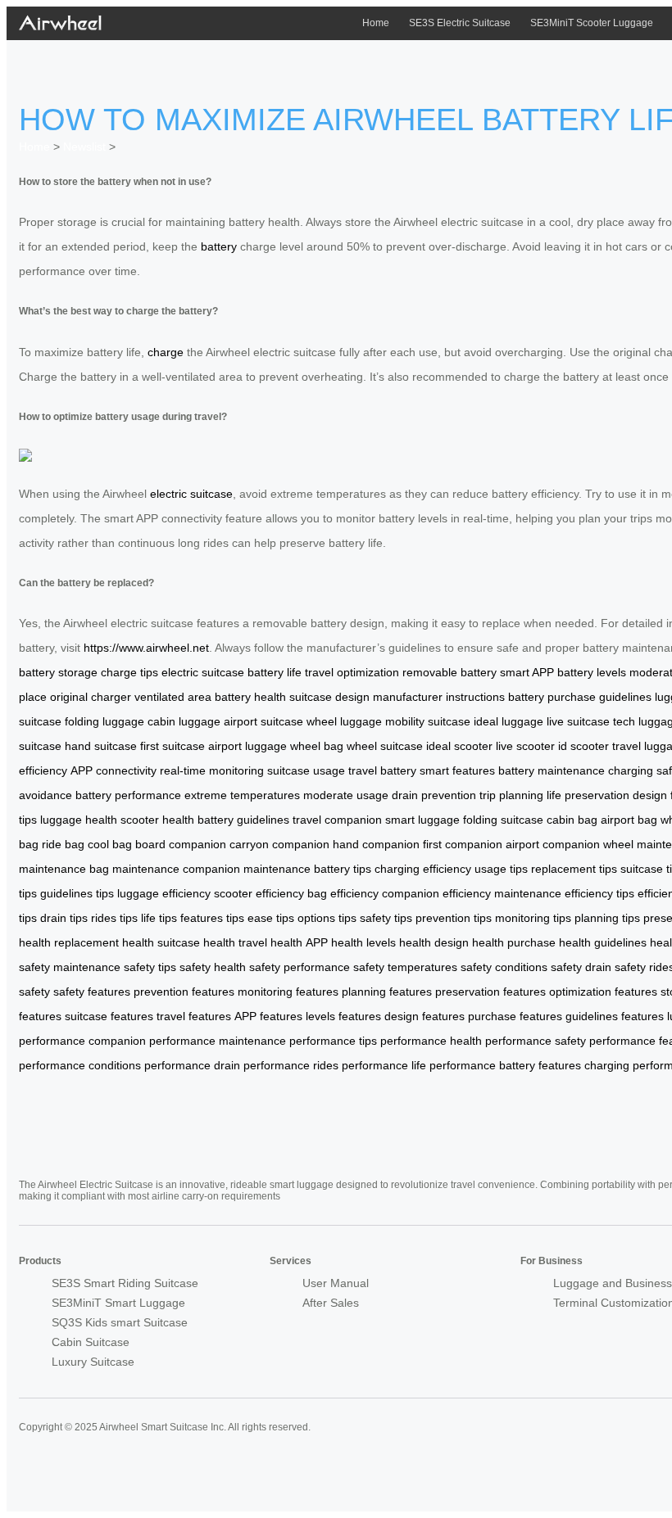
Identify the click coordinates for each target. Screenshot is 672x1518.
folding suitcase (503, 819)
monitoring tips (533, 917)
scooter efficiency (259, 893)
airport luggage (247, 745)
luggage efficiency (164, 893)
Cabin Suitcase (90, 1342)
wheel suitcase (385, 745)
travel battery (382, 770)
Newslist (84, 146)
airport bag (629, 819)
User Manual (335, 1283)
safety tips (386, 917)
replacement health (104, 942)
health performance (501, 1040)
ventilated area (172, 696)
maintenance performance (287, 1040)
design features (424, 1016)
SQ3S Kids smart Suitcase (120, 1322)
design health (469, 942)
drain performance (262, 1065)
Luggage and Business (612, 1283)
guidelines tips (77, 893)
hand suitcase (101, 745)
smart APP (527, 672)
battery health (250, 696)
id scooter (583, 745)
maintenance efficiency (553, 893)
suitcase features (109, 1016)
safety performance (605, 1040)
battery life (274, 672)
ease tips (270, 917)
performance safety (334, 967)
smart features (457, 770)
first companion (462, 844)
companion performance (152, 1040)
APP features (268, 1016)
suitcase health (196, 942)
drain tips (64, 917)
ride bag (63, 844)
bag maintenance (134, 868)
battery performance (128, 795)
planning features (387, 991)
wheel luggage (344, 721)
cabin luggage (184, 721)
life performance (453, 1065)
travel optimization (352, 672)
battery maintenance (551, 770)
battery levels (591, 672)
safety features (91, 991)
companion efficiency (436, 893)
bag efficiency (343, 893)
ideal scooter (459, 745)
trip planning (511, 795)
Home (375, 23)
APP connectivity (113, 770)
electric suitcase (191, 493)
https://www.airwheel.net (146, 647)
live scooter (525, 745)
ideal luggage (508, 721)
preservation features (490, 991)
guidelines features (614, 1016)
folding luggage (104, 721)
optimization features (603, 991)
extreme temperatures (242, 795)
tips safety (184, 967)
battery (219, 246)
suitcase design (329, 696)
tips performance (403, 1040)
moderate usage (345, 795)
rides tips (114, 917)
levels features (343, 1016)
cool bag (110, 844)
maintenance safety (104, 967)
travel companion (337, 819)
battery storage (58, 672)
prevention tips (453, 917)
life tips (159, 917)
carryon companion (279, 844)
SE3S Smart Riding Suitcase (125, 1283)
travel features (194, 1016)
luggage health (78, 819)
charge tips (129, 672)
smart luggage (422, 819)
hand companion (376, 844)
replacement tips (574, 868)
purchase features (515, 1016)
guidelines (625, 696)
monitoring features (288, 991)
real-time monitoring (212, 770)
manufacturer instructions (439, 696)
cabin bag (572, 819)
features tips (212, 917)
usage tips (501, 868)
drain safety (615, 967)
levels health (398, 942)
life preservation (588, 795)
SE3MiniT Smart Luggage (118, 1302)
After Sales (330, 1302)
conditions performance (150, 1065)
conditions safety (538, 967)
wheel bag (316, 745)
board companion (180, 844)
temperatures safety (440, 967)
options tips (326, 917)
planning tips (607, 917)
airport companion (553, 844)
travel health (270, 942)
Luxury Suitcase (93, 1361)
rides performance (360, 1065)
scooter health (157, 819)
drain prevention (434, 795)
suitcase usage (306, 770)
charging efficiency (423, 868)
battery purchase (552, 696)
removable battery (449, 672)
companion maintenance (247, 868)
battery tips (342, 868)
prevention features (184, 991)
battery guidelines (243, 819)
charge (166, 352)
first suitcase (172, 745)
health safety (247, 967)
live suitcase (578, 721)
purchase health (549, 942)
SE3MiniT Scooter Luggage (591, 23)
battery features (540, 1065)
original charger (90, 696)
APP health (334, 942)
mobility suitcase (427, 721)
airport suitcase (263, 721)
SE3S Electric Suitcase (460, 23)
